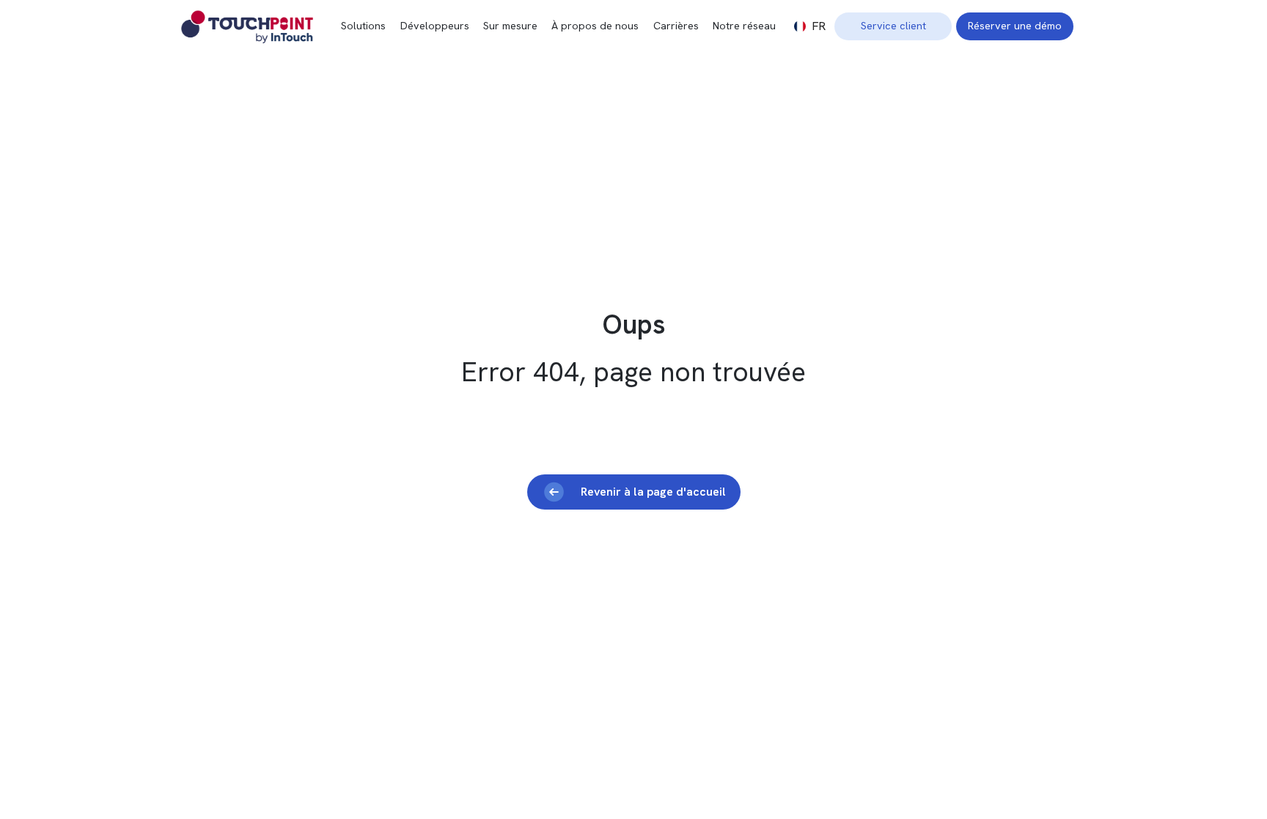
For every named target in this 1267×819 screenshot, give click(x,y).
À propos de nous (595, 25)
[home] (262, 27)
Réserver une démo (1015, 25)
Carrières (676, 25)
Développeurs (434, 25)
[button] (810, 26)
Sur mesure (510, 25)
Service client (893, 25)
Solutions (363, 25)
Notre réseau (744, 25)
